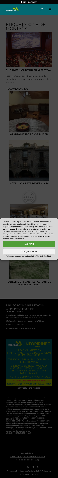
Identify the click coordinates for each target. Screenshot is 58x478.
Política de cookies (13, 256)
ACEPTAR (29, 244)
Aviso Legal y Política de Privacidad (36, 256)
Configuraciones (29, 251)
